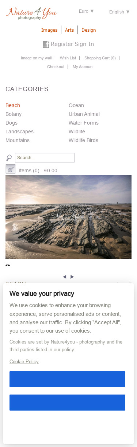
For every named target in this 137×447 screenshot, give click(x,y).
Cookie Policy (24, 361)
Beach (12, 105)
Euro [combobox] (83, 11)
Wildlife (77, 131)
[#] (65, 276)
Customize (12, 426)
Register (62, 43)
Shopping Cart (100, 58)
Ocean (76, 105)
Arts (69, 30)
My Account (83, 66)
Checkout (55, 66)
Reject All (67, 403)
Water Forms (84, 123)
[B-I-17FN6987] (68, 217)
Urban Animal (84, 114)
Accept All (67, 379)
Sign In (84, 43)
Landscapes (19, 131)
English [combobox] (116, 12)
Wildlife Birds (83, 140)
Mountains (17, 140)
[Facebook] (46, 45)
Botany (13, 114)
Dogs (11, 123)
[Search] (9, 157)
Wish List (68, 58)
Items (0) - (38, 170)
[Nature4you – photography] (31, 13)
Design (88, 30)
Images (49, 30)
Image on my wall (36, 58)
